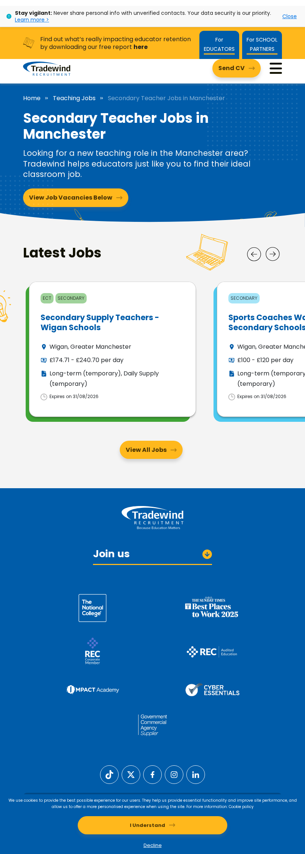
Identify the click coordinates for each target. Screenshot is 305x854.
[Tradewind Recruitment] (46, 68)
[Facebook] (152, 774)
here (141, 47)
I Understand (147, 825)
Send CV (231, 68)
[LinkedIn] (195, 774)
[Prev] (254, 254)
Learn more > (32, 19)
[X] (131, 774)
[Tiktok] (109, 774)
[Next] (272, 254)
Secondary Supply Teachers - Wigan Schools (100, 322)
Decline (153, 845)
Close (289, 16)
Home (32, 98)
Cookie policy (241, 806)
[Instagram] (174, 774)
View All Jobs (146, 450)
